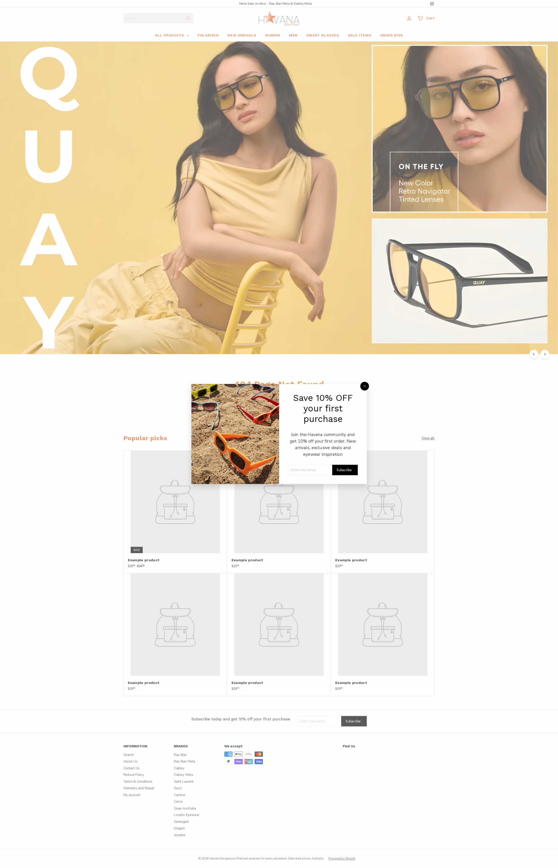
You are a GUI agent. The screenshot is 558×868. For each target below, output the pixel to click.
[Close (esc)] (364, 386)
